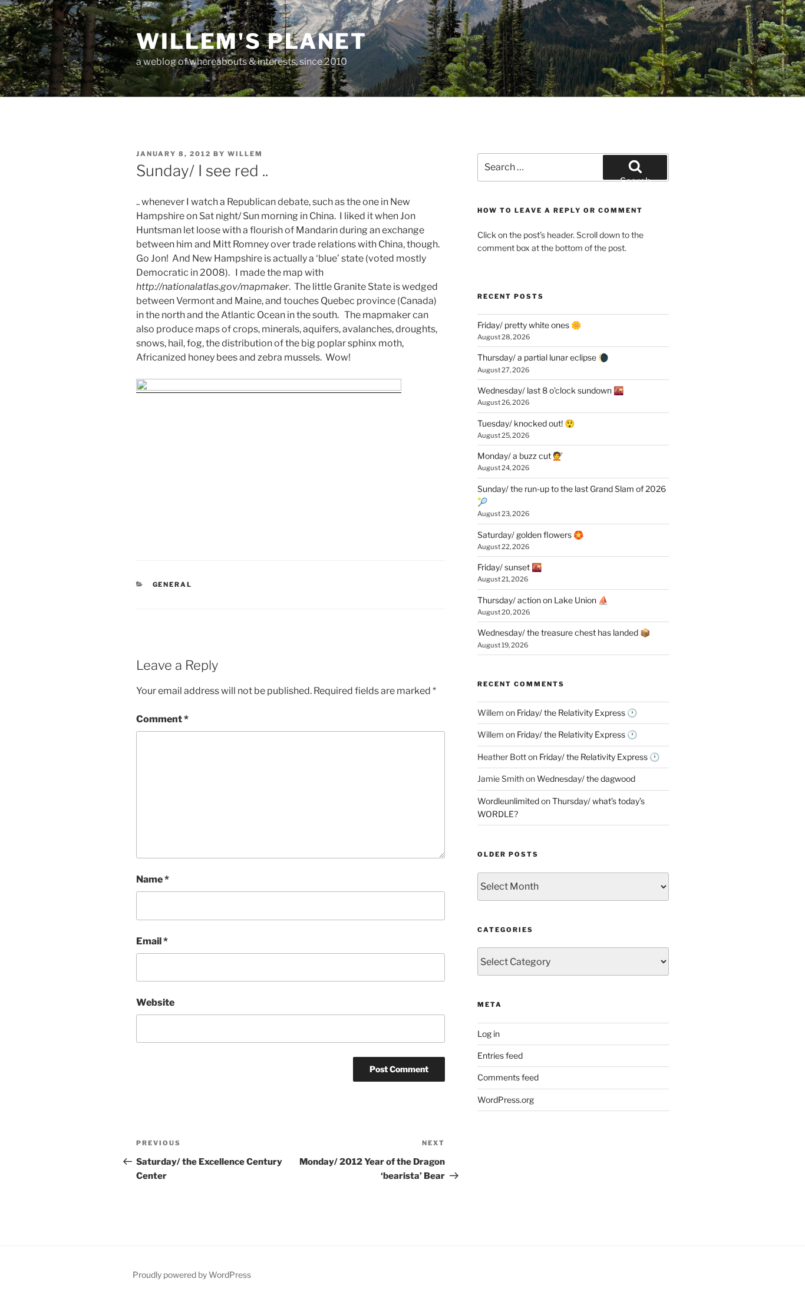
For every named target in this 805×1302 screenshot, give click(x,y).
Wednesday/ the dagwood (586, 779)
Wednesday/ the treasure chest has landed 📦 (563, 632)
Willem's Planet (251, 41)
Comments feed (508, 1077)
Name (152, 879)
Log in (488, 1034)
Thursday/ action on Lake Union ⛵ (542, 600)
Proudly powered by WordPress (192, 1275)
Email (152, 941)
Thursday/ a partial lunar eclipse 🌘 (542, 357)
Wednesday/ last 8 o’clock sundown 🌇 (550, 390)
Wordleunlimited (508, 801)
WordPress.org (505, 1100)
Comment (162, 719)
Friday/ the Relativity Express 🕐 (577, 713)
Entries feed (500, 1055)
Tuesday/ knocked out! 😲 (526, 423)
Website (155, 1002)
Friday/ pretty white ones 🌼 (529, 325)
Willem (245, 154)
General (173, 584)
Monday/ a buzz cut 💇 (520, 456)
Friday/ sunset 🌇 (509, 567)
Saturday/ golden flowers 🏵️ (530, 535)
